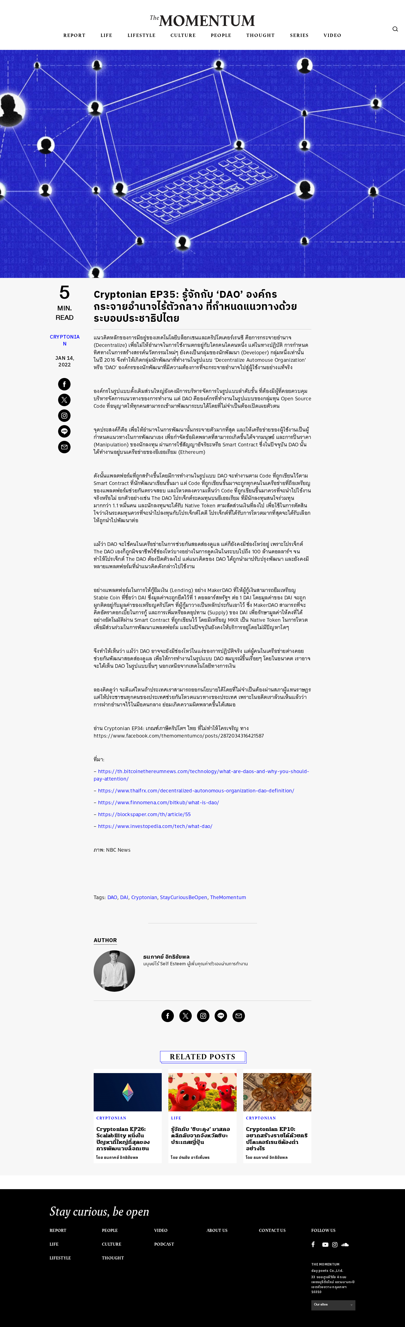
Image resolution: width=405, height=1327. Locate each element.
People (221, 35)
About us (217, 1230)
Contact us (272, 1230)
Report (74, 35)
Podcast (164, 1244)
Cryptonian (65, 340)
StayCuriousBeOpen (183, 897)
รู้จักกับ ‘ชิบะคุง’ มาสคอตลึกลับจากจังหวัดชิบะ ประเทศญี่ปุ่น (200, 1136)
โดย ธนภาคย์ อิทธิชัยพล (117, 1157)
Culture (183, 35)
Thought (260, 35)
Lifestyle (142, 35)
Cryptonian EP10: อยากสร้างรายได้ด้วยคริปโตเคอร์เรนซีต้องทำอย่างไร (276, 1139)
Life (106, 35)
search (395, 29)
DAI (124, 897)
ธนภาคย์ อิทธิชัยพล (166, 957)
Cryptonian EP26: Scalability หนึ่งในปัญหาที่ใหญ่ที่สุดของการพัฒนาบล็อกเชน (123, 1139)
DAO (112, 897)
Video (333, 35)
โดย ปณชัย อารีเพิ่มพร (190, 1157)
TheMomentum (228, 897)
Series (299, 35)
